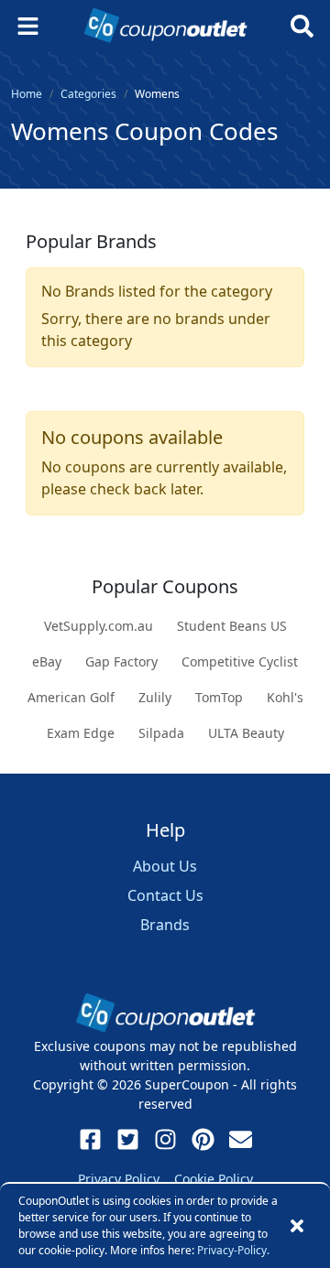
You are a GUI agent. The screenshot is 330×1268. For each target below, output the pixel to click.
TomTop (219, 697)
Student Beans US (232, 625)
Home (26, 94)
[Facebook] (90, 1139)
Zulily (154, 697)
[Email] (240, 1139)
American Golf (71, 697)
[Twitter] (127, 1139)
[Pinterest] (203, 1139)
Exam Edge (81, 733)
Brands (165, 925)
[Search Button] (302, 26)
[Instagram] (165, 1139)
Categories (88, 94)
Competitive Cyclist (240, 661)
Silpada (161, 733)
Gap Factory (121, 661)
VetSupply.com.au (98, 625)
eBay (46, 661)
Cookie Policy (213, 1178)
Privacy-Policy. (233, 1250)
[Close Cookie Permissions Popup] (297, 1226)
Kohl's (285, 697)
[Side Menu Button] (28, 26)
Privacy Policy (119, 1178)
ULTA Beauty (246, 733)
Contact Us (165, 895)
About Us (165, 866)
